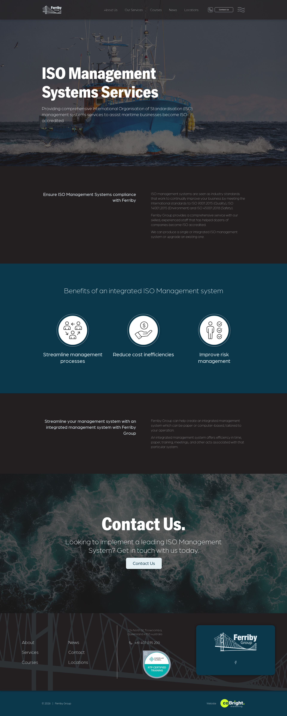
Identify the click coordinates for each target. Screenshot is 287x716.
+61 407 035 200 (147, 642)
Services (30, 652)
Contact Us (144, 563)
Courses (156, 10)
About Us (110, 10)
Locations (191, 10)
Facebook (235, 662)
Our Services (134, 10)
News (173, 10)
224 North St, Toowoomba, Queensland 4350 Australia (145, 632)
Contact (76, 652)
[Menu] (241, 9)
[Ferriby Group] (52, 9)
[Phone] (210, 9)
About (28, 642)
